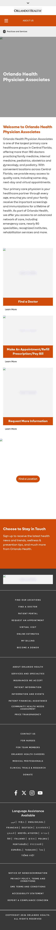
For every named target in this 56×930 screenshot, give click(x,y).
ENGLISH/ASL (36, 822)
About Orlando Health (28, 667)
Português (20, 844)
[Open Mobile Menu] (6, 21)
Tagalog (30, 850)
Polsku (42, 839)
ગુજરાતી (10, 833)
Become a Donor (28, 647)
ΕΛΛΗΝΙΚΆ (42, 827)
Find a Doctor (28, 607)
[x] (23, 793)
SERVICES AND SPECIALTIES (28, 673)
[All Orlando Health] (28, 3)
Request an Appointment (28, 620)
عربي (13, 822)
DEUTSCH (27, 827)
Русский (36, 844)
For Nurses (28, 740)
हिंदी (9, 839)
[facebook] (15, 793)
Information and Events (28, 694)
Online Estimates (28, 634)
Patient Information (28, 687)
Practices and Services (17, 31)
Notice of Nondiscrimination (28, 873)
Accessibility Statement (28, 893)
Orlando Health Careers (28, 754)
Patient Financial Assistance (28, 701)
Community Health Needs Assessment (28, 707)
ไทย (41, 850)
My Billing (28, 641)
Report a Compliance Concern (28, 900)
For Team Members (28, 747)
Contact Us (28, 734)
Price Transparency (28, 714)
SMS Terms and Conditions (27, 886)
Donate (28, 774)
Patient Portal (28, 613)
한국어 (31, 839)
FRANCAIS (12, 827)
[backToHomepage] (4, 31)
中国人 (21, 822)
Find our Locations (28, 600)
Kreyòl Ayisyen (28, 833)
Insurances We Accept (28, 680)
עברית (44, 833)
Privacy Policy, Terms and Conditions (28, 879)
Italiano (19, 839)
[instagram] (32, 793)
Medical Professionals (28, 761)
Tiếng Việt (28, 855)
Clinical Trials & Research (28, 768)
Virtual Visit (28, 627)
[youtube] (40, 793)
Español (16, 850)
